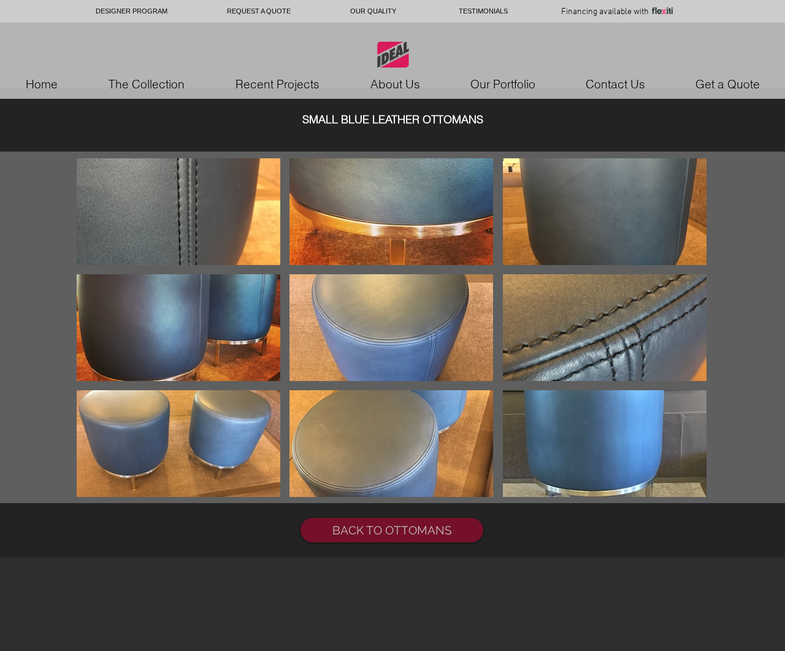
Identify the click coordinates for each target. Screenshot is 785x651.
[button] (178, 211)
